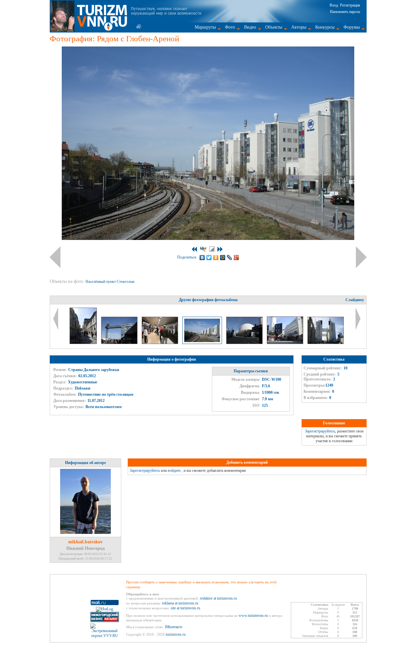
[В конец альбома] (220, 249)
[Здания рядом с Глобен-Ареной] (285, 342)
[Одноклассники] (216, 257)
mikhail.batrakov (85, 541)
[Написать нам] (138, 26)
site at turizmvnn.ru (185, 608)
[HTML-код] (203, 249)
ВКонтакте (173, 627)
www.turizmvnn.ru (253, 615)
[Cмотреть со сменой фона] (211, 249)
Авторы (298, 27)
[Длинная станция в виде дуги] (160, 342)
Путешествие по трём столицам (105, 394)
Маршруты (205, 27)
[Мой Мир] (222, 257)
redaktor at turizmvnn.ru (218, 598)
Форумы (352, 27)
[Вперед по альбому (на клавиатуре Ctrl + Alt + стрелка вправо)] (361, 257)
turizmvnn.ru (176, 634)
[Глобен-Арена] (245, 342)
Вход (334, 5)
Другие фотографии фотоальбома (208, 300)
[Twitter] (209, 257)
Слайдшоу (354, 300)
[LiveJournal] (229, 257)
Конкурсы (324, 27)
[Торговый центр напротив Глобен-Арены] (325, 342)
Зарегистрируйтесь (320, 431)
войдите (174, 470)
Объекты (273, 27)
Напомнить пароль (345, 11)
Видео (250, 27)
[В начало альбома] (194, 249)
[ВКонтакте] (202, 257)
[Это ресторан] (119, 342)
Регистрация (350, 5)
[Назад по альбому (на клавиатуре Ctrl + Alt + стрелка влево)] (55, 257)
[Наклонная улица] (84, 342)
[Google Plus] (236, 257)
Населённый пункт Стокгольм (110, 281)
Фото (230, 27)
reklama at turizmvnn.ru (180, 603)
